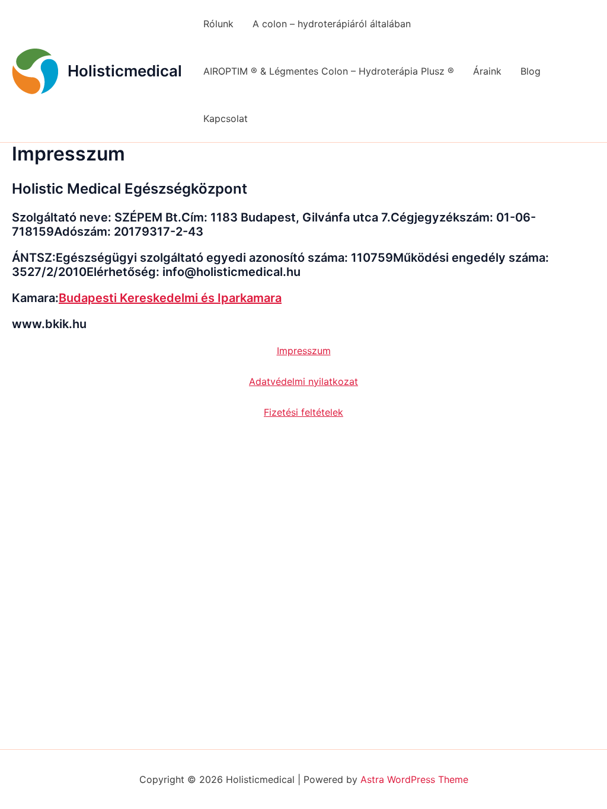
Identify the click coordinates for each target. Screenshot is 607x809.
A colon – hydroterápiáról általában (332, 24)
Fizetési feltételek (303, 412)
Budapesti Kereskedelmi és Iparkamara (170, 298)
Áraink (487, 71)
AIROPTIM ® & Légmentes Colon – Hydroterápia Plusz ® (328, 71)
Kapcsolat (225, 118)
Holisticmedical (125, 71)
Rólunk (218, 24)
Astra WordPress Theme (414, 779)
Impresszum (304, 351)
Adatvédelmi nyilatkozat (303, 381)
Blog (530, 71)
